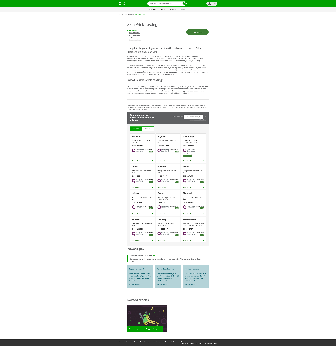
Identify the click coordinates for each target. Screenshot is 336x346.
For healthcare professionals (147, 342)
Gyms (163, 9)
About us (121, 342)
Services (173, 9)
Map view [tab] (148, 129)
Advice (183, 9)
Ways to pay (134, 37)
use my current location (198, 120)
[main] (168, 176)
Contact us (129, 342)
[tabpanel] (168, 188)
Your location (178, 117)
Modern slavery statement (178, 342)
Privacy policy (199, 343)
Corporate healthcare (163, 342)
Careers (136, 342)
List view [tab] (136, 129)
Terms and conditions (188, 343)
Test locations (134, 35)
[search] (167, 3)
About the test (134, 33)
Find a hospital (197, 32)
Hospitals (152, 9)
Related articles (135, 40)
